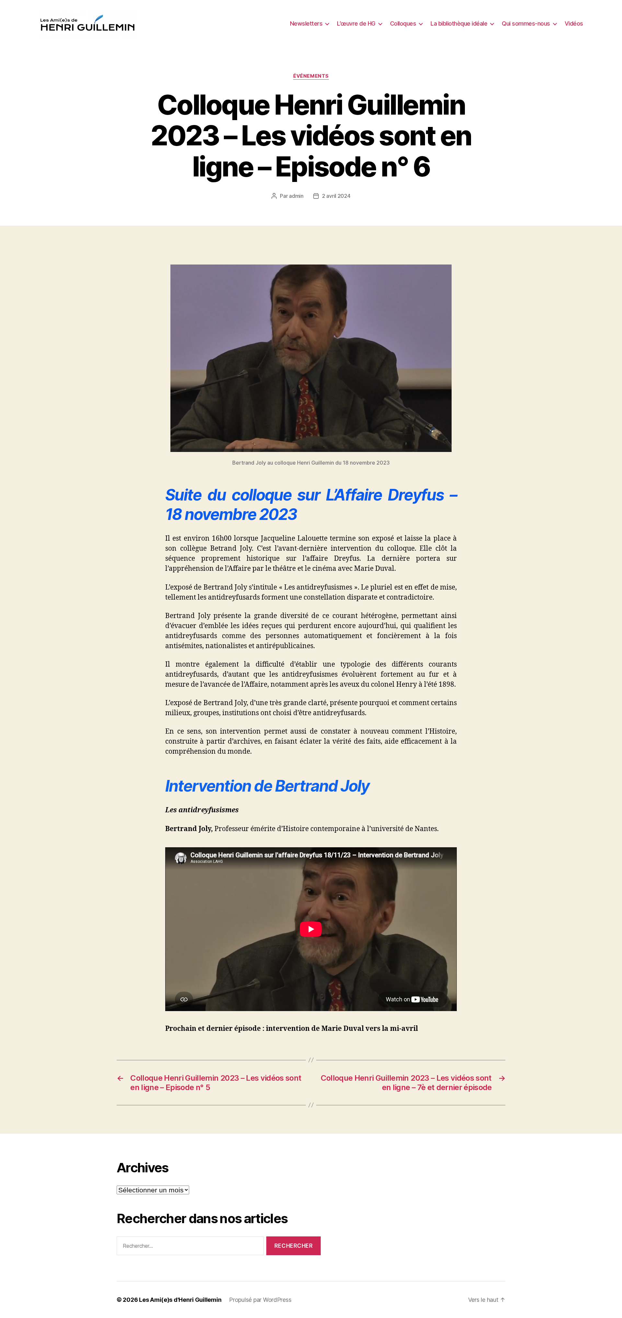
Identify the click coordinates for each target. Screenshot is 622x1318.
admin (296, 196)
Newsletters (306, 23)
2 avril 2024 (336, 196)
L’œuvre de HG (356, 23)
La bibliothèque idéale (459, 23)
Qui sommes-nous (526, 23)
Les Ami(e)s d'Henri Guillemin (180, 1299)
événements (311, 76)
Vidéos (574, 23)
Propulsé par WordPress (260, 1299)
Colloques (403, 23)
